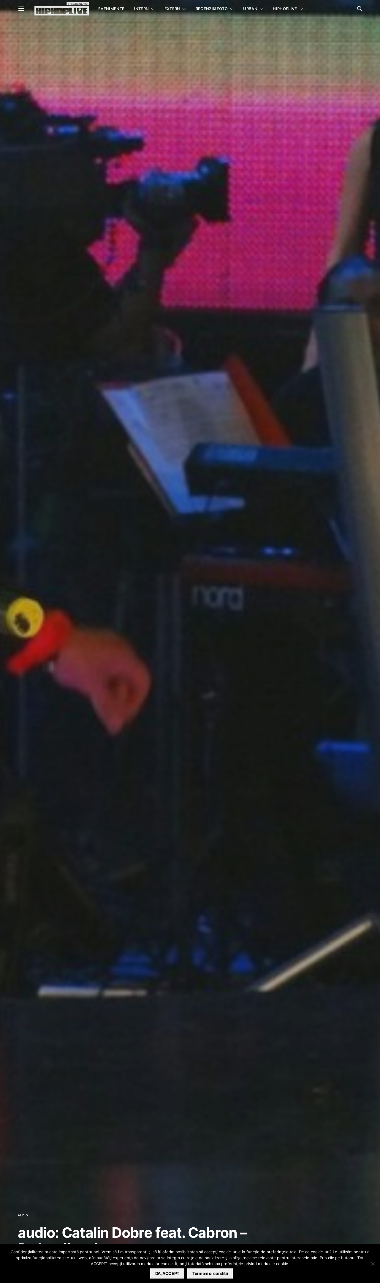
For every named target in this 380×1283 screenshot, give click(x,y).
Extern (172, 8)
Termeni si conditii (210, 1273)
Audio (23, 1215)
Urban (250, 8)
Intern (141, 8)
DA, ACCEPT (167, 1273)
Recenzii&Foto (212, 8)
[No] (373, 1264)
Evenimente (111, 8)
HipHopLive (285, 8)
